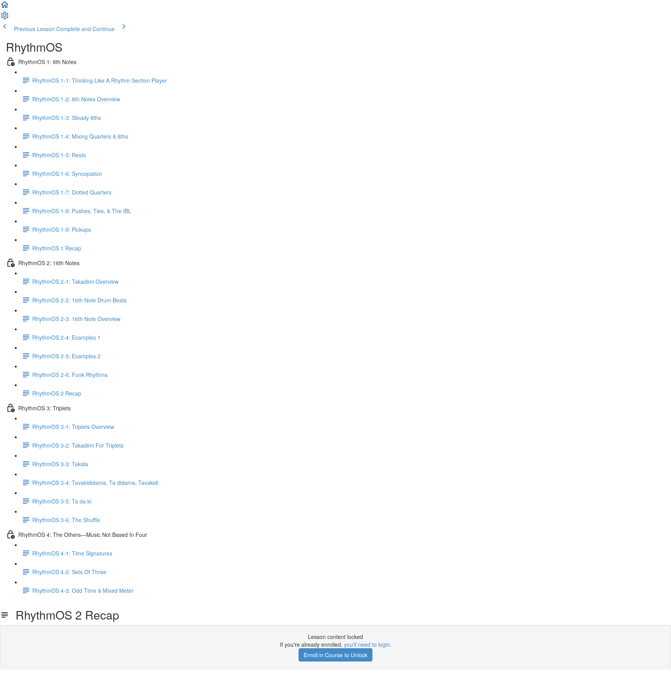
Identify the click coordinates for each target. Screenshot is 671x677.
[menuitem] (4, 18)
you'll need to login (367, 644)
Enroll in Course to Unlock (335, 655)
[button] (4, 7)
